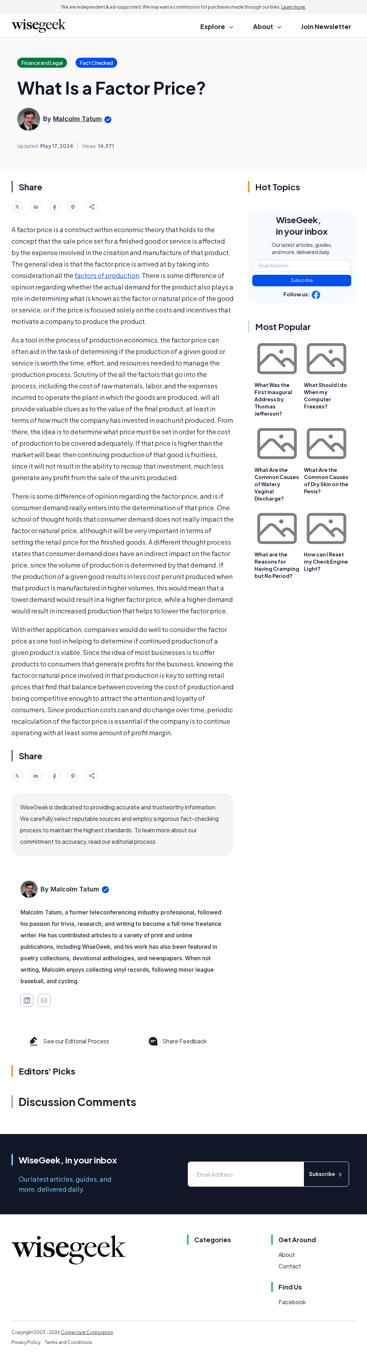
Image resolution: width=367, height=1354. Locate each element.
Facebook (292, 1302)
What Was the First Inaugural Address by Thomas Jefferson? (273, 399)
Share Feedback (184, 1041)
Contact (289, 1266)
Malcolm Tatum (77, 119)
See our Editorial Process (76, 1041)
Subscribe (302, 280)
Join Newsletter (326, 26)
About (286, 1254)
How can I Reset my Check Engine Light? (326, 561)
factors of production (107, 275)
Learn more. (293, 7)
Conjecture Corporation (87, 1332)
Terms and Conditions (68, 1342)
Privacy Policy (25, 1342)
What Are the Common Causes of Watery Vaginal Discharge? (276, 484)
